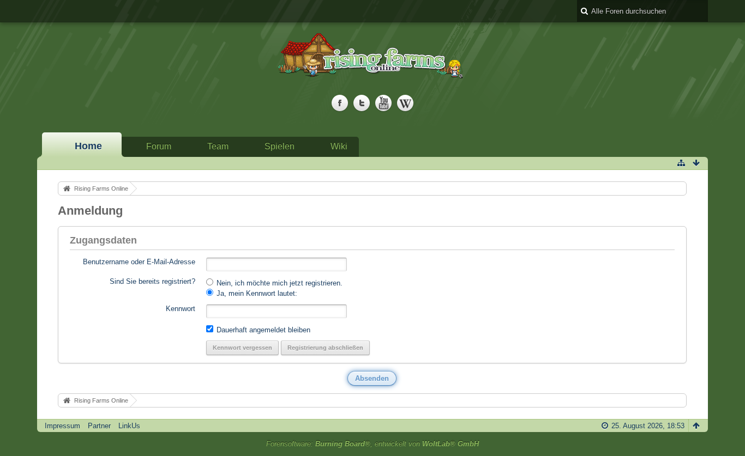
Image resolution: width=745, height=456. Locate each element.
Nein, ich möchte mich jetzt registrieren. (278, 283)
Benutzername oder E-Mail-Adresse (139, 262)
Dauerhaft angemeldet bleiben (262, 330)
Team (218, 146)
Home (88, 146)
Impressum (62, 426)
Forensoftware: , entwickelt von (372, 444)
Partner (99, 426)
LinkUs (129, 426)
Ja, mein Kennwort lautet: (255, 293)
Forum (158, 146)
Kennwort (180, 309)
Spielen (280, 146)
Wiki (339, 146)
